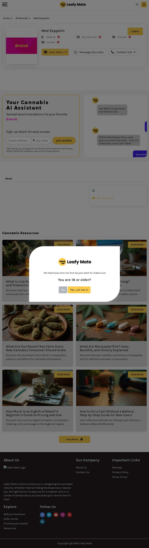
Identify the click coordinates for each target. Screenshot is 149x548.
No (63, 290)
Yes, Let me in (79, 290)
